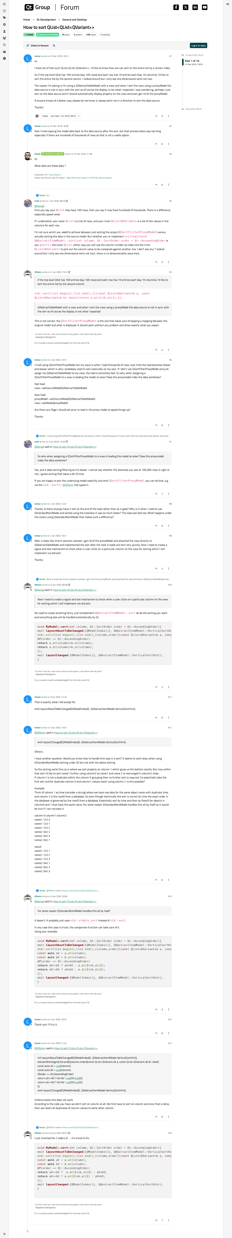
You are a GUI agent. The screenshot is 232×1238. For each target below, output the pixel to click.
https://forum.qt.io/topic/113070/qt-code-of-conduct (89, 177)
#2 (170, 126)
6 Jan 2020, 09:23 (59, 1133)
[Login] (228, 4)
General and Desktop (48, 34)
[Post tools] (169, 116)
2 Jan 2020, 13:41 (59, 272)
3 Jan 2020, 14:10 (58, 697)
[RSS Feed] (54, 45)
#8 (170, 503)
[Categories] (4, 4)
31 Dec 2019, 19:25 (59, 56)
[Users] (4, 31)
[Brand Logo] (52, 7)
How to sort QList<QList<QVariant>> (74, 447)
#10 (170, 584)
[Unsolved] (4, 58)
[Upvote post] (156, 116)
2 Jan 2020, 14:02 (57, 441)
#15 (170, 1043)
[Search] (4, 45)
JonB (36, 201)
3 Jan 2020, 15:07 (58, 727)
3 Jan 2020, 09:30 (59, 584)
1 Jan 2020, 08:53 (57, 201)
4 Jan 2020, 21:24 (58, 1043)
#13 (170, 896)
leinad (37, 56)
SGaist (37, 154)
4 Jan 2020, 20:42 (58, 1019)
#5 (170, 272)
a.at (58, 1066)
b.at (58, 1070)
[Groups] (4, 38)
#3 (170, 154)
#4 (170, 201)
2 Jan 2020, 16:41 (58, 535)
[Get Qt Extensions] (4, 51)
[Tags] (4, 17)
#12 (170, 727)
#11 (170, 697)
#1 (170, 56)
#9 (170, 535)
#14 (170, 1019)
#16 (170, 1133)
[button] (4, 1234)
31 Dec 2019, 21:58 (83, 154)
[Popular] (4, 24)
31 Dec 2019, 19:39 (59, 126)
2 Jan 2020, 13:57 (58, 359)
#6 (170, 359)
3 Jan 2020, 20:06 (59, 896)
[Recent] (4, 11)
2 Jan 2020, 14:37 (58, 503)
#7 (170, 441)
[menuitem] (228, 4)
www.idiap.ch (55, 174)
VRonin (37, 272)
